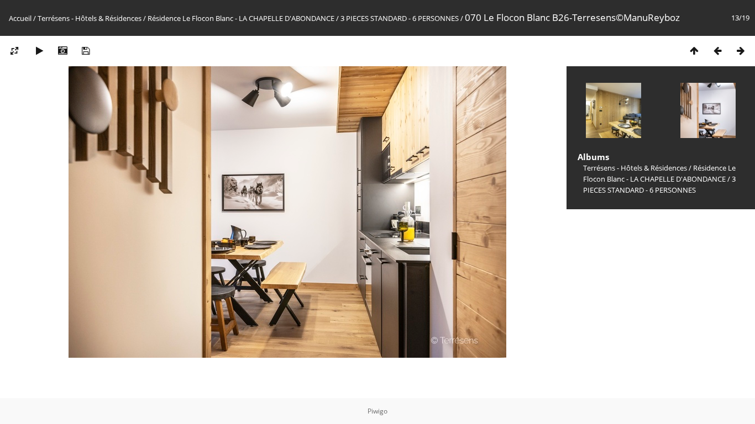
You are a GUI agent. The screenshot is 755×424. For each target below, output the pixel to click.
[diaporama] (39, 50)
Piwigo (377, 411)
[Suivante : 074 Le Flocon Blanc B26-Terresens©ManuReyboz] (740, 50)
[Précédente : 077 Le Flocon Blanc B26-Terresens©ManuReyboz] (717, 50)
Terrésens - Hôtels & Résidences (89, 18)
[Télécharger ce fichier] (85, 50)
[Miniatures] (694, 50)
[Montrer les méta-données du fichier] (62, 50)
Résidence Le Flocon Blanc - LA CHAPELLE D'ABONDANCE (241, 18)
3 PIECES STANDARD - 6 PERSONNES (399, 18)
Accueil (20, 18)
